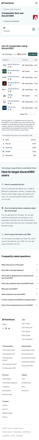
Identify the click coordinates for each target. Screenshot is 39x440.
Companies (5, 386)
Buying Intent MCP (27, 365)
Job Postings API (27, 327)
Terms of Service (7, 432)
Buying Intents (6, 390)
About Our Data (7, 394)
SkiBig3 (10, 95)
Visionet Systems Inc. (14, 101)
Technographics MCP (9, 368)
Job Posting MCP (27, 339)
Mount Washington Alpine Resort (14, 70)
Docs (23, 379)
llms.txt (13, 435)
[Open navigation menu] (36, 3)
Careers (4, 417)
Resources (25, 390)
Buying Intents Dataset (29, 358)
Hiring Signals (26, 335)
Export (34, 54)
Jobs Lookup (26, 323)
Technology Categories (9, 383)
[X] (3, 328)
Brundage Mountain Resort (14, 82)
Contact (4, 405)
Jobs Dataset (26, 331)
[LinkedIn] (6, 328)
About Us (5, 409)
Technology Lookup (8, 350)
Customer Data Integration (12, 9)
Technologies (6, 379)
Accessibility (5, 435)
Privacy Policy (17, 432)
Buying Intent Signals (28, 362)
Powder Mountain (13, 76)
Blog (23, 386)
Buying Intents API (27, 354)
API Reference (26, 383)
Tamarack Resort (13, 89)
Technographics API (8, 354)
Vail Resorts (12, 107)
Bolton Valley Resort (14, 64)
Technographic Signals (9, 364)
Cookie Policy (26, 432)
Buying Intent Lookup (28, 350)
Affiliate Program (7, 413)
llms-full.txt (19, 435)
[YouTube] (9, 328)
